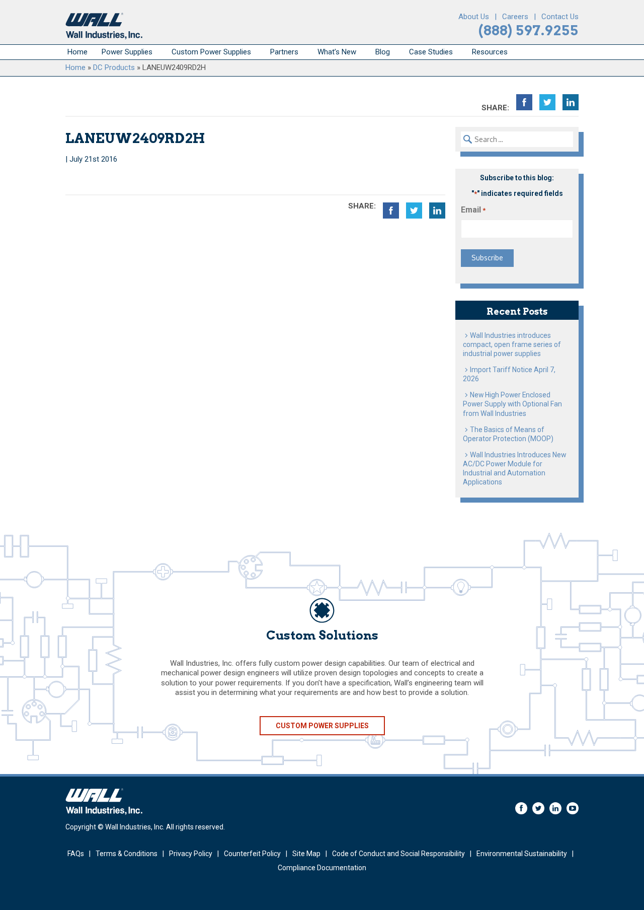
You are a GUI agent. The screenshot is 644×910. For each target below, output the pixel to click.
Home (77, 51)
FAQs (75, 854)
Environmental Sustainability (521, 854)
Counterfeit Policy (252, 854)
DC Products (114, 67)
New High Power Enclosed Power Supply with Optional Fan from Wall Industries (512, 404)
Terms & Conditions (126, 854)
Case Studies (431, 51)
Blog (382, 51)
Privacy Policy (190, 854)
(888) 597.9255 (528, 30)
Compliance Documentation (322, 868)
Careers (515, 16)
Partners (284, 51)
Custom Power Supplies (211, 51)
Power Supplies (127, 51)
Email (473, 210)
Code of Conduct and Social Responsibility (398, 854)
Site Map (306, 854)
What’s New (336, 51)
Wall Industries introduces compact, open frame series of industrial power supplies (512, 344)
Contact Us (560, 16)
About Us (473, 16)
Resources (490, 51)
